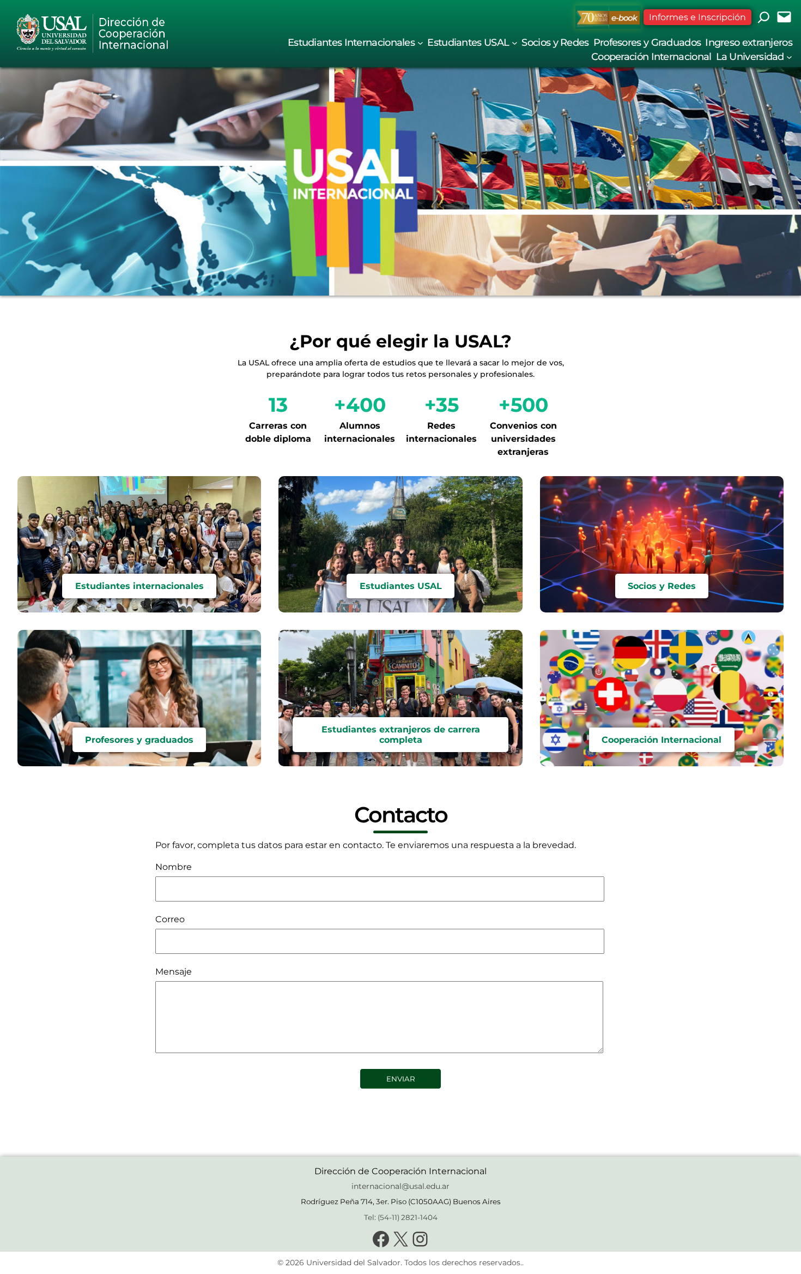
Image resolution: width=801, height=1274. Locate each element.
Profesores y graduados (139, 740)
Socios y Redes (662, 586)
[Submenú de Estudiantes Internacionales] (420, 42)
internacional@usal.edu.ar (400, 1186)
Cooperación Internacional (661, 740)
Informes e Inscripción (697, 17)
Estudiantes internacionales (139, 586)
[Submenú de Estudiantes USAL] (515, 42)
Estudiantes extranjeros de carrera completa (400, 734)
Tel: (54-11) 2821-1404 (401, 1217)
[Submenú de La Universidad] (789, 56)
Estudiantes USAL (401, 586)
